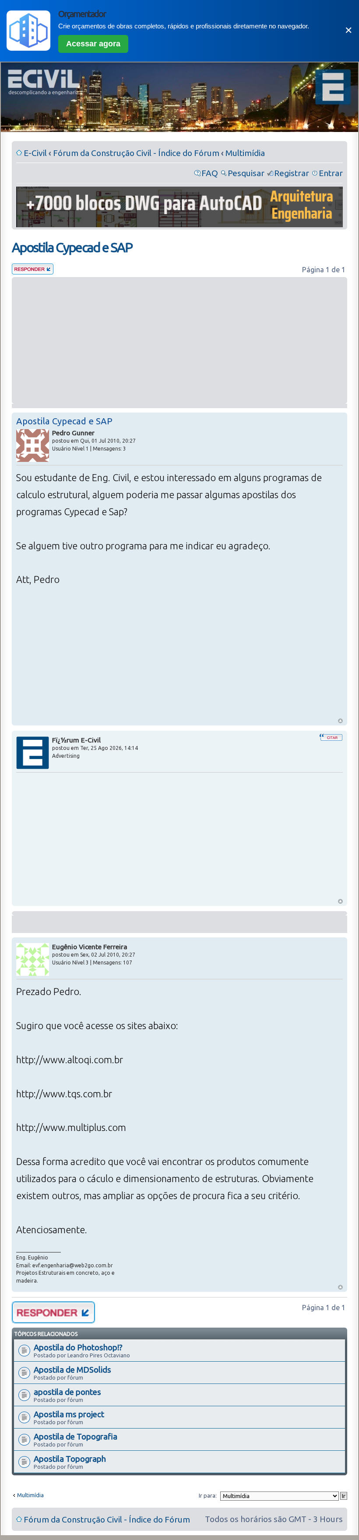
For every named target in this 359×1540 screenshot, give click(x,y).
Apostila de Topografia (75, 1436)
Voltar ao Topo (340, 720)
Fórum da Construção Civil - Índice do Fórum (136, 153)
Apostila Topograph (70, 1458)
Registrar (291, 173)
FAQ (209, 173)
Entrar (331, 173)
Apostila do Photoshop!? (78, 1347)
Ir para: (208, 1495)
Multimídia (245, 153)
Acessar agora (93, 43)
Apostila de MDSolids (72, 1369)
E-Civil (35, 153)
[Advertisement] (179, 340)
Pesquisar (246, 173)
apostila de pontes (67, 1391)
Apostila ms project (69, 1414)
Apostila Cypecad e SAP (72, 247)
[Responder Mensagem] (32, 271)
